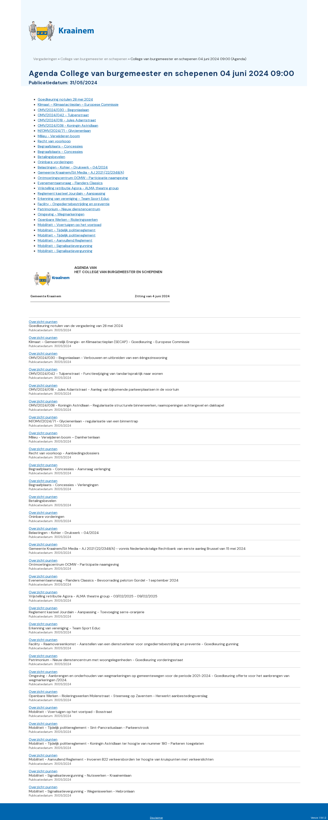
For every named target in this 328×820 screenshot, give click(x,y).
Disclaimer (156, 817)
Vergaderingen (45, 59)
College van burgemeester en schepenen (93, 59)
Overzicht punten (43, 321)
